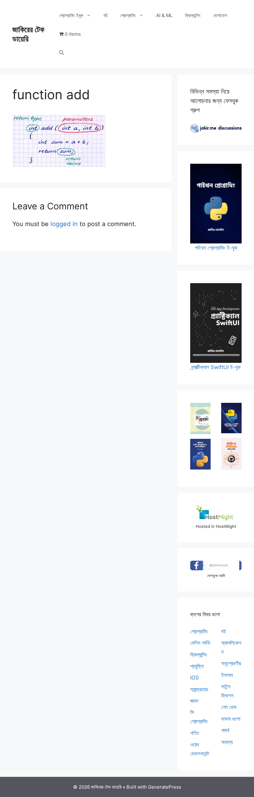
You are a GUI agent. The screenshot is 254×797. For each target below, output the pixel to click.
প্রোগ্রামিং (128, 15)
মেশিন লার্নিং (200, 643)
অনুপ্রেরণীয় (231, 663)
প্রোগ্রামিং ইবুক (71, 15)
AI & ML (164, 15)
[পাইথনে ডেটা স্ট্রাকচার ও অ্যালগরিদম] (200, 454)
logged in (64, 224)
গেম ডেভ (229, 707)
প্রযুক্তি (197, 666)
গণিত (194, 733)
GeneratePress (164, 787)
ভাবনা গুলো (230, 719)
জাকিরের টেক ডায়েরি (28, 34)
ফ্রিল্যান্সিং (193, 15)
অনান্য (227, 742)
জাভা (194, 701)
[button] (61, 52)
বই (105, 15)
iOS (194, 678)
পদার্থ (225, 730)
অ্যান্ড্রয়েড (199, 689)
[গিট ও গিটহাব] (231, 454)
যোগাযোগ (220, 15)
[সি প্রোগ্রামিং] (200, 418)
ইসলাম (227, 675)
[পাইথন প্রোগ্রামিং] (231, 418)
